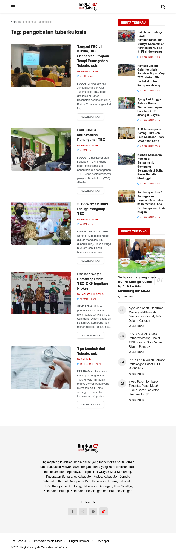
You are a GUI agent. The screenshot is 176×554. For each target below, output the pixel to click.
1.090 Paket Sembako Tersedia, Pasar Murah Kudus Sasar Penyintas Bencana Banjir (144, 387)
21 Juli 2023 (86, 76)
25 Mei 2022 (86, 150)
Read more (90, 116)
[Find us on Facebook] (72, 511)
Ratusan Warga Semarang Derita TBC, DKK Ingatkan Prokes (92, 281)
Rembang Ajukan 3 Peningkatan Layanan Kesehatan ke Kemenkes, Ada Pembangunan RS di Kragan (151, 202)
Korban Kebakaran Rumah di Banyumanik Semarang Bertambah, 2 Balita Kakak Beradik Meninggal (150, 166)
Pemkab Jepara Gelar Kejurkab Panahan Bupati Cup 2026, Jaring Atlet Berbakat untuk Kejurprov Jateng (151, 75)
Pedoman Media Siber (48, 541)
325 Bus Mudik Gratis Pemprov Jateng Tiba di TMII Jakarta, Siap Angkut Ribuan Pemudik (145, 340)
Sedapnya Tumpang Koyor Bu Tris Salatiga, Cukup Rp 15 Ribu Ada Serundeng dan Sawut (137, 284)
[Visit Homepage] (88, 6)
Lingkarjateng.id (29, 547)
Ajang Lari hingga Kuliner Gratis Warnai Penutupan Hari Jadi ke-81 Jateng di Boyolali (149, 107)
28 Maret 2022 (87, 299)
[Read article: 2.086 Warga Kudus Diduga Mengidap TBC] (41, 223)
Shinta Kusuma (90, 71)
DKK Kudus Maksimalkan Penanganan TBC (91, 134)
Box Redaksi (19, 541)
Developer (103, 541)
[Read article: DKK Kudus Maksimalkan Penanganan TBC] (41, 149)
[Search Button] (163, 6)
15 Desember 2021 (90, 364)
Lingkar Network (79, 541)
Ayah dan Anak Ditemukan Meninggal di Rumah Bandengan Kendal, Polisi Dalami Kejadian (146, 314)
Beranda (16, 22)
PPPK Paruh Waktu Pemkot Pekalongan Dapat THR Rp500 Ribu (147, 364)
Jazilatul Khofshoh (93, 294)
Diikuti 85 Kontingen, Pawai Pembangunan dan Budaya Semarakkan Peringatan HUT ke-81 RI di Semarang (151, 41)
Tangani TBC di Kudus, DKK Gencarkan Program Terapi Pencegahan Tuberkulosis (93, 56)
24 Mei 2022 (86, 224)
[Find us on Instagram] (83, 511)
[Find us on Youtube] (93, 511)
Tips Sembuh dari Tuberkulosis (91, 351)
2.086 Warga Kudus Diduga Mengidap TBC (92, 208)
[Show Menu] (13, 6)
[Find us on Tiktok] (103, 511)
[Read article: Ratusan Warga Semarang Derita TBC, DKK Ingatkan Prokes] (41, 293)
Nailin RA (86, 359)
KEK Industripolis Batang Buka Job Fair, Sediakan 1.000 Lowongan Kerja (150, 135)
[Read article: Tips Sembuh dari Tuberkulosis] (41, 367)
